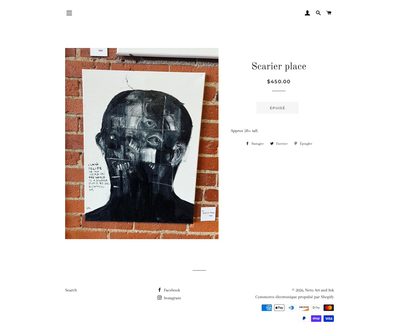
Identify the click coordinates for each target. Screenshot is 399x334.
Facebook (171, 290)
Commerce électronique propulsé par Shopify (294, 296)
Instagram (172, 298)
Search (71, 290)
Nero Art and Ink (319, 290)
